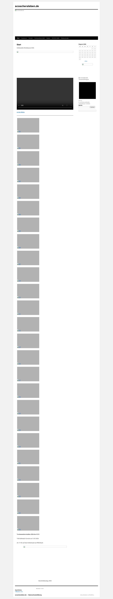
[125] (28, 523)
